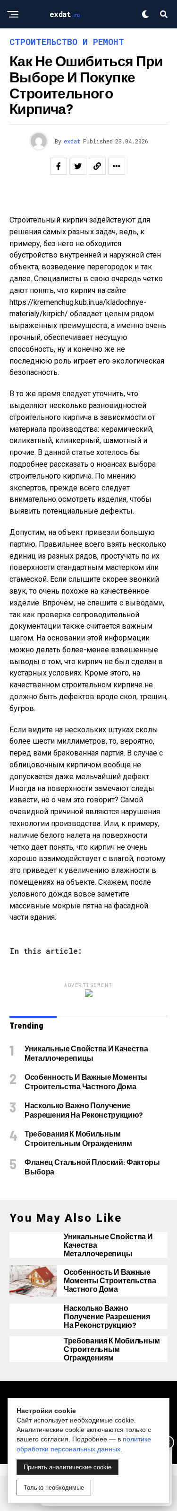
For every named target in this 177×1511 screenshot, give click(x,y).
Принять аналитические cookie (67, 1467)
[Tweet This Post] (77, 166)
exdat (72, 141)
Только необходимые (54, 1487)
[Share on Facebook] (58, 166)
